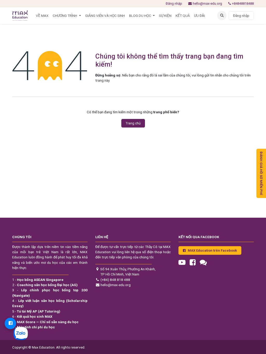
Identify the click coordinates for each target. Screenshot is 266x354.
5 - (36, 311)
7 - (45, 322)
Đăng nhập (174, 3)
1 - (37, 280)
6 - (32, 316)
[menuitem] (42, 15)
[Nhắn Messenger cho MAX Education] (10, 323)
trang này (102, 80)
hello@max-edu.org (207, 3)
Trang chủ (133, 123)
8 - (33, 327)
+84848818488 (243, 3)
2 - (45, 285)
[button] (222, 15)
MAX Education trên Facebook (212, 250)
